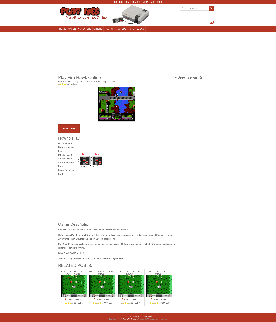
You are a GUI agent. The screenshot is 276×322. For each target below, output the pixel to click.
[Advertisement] (138, 53)
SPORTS (126, 28)
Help (125, 316)
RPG (117, 28)
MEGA (145, 2)
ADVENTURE (84, 28)
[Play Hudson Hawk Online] (102, 286)
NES (152, 2)
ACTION (72, 28)
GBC (121, 2)
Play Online (79, 81)
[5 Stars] (66, 84)
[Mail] (212, 21)
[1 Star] (59, 84)
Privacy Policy (133, 316)
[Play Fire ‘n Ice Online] (131, 286)
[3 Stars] (62, 84)
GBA (127, 2)
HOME (62, 28)
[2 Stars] (61, 84)
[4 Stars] (64, 84)
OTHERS (97, 28)
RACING (109, 28)
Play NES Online (65, 81)
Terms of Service (146, 316)
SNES (159, 2)
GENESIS (136, 2)
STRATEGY (138, 28)
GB (115, 2)
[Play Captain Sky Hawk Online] (74, 286)
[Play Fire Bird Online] (159, 286)
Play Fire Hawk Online (111, 81)
